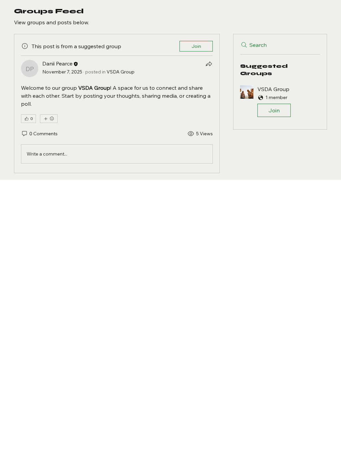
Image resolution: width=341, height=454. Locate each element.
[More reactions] (49, 118)
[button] (280, 102)
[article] (117, 103)
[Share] (209, 64)
